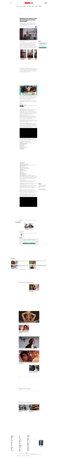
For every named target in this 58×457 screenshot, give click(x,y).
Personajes (28, 436)
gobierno (18, 6)
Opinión (27, 424)
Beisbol (27, 430)
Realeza (11, 435)
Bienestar (28, 437)
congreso (24, 6)
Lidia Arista (22, 232)
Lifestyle (27, 432)
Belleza (11, 437)
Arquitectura (20, 434)
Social (19, 437)
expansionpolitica (27, 440)
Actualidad (28, 426)
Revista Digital (28, 433)
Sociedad (36, 6)
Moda (19, 424)
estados (30, 6)
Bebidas (27, 435)
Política (12, 429)
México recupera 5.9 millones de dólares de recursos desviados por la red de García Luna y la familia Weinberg (43, 189)
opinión (33, 6)
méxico (21, 6)
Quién (11, 434)
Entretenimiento (20, 428)
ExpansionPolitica (29, 440)
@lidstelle (23, 234)
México (11, 430)
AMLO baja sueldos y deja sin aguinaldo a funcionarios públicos (29, 229)
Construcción (20, 432)
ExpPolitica (26, 440)
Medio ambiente (20, 436)
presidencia (21, 17)
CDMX (27, 6)
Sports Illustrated (29, 429)
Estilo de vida (20, 426)
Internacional (12, 425)
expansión (40, 6)
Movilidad (20, 438)
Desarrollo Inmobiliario (20, 433)
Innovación (28, 423)
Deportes (19, 429)
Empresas (11, 423)
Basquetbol (28, 431)
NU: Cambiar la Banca (41, 433)
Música (19, 430)
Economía (11, 424)
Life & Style (20, 427)
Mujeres (11, 427)
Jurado (27, 438)
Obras (11, 426)
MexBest (28, 434)
